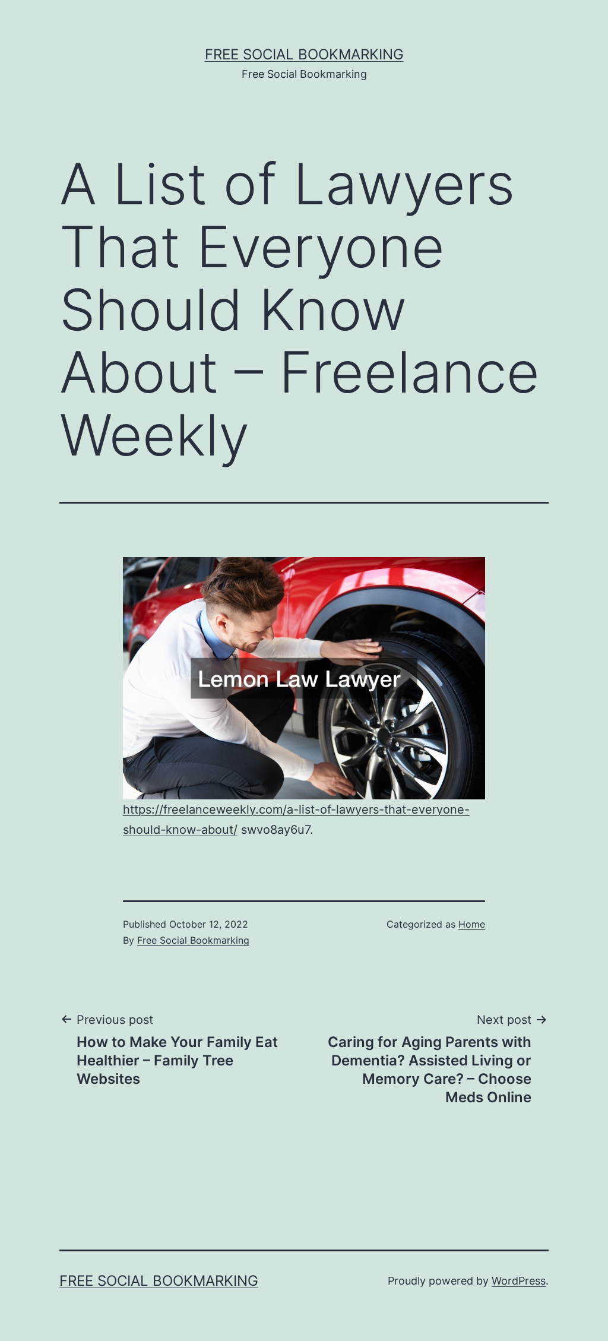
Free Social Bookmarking (304, 54)
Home (471, 924)
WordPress (519, 1280)
